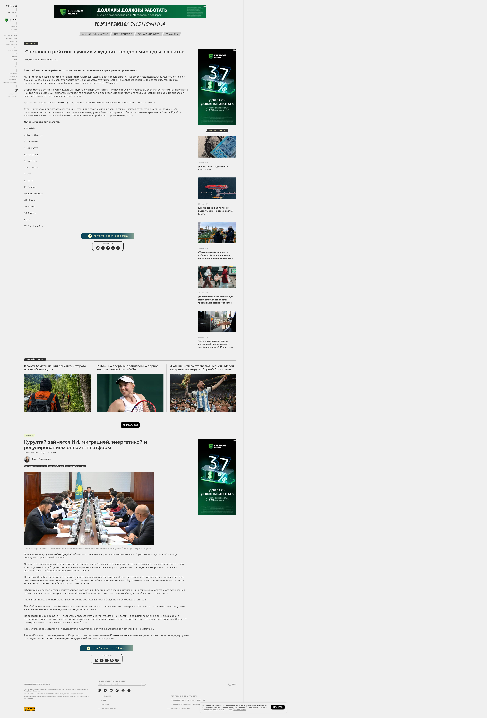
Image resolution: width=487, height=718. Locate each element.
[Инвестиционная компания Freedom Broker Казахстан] (10, 20)
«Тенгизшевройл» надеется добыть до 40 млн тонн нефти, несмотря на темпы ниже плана (215, 255)
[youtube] (111, 690)
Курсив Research (10, 35)
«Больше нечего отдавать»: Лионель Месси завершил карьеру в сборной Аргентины (202, 367)
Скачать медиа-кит (109, 708)
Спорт (15, 54)
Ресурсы (172, 34)
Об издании (106, 696)
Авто (15, 32)
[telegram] (105, 690)
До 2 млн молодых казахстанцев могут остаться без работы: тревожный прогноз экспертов (215, 300)
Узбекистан (12, 97)
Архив (14, 60)
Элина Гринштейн (41, 459)
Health (14, 48)
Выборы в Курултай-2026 (180, 708)
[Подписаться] (144, 684)
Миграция (70, 466)
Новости (14, 26)
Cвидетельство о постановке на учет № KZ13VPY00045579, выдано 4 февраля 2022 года (53, 694)
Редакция (13, 74)
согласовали (87, 635)
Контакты (105, 704)
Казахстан (13, 94)
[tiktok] (117, 690)
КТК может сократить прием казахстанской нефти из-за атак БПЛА (215, 211)
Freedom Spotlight (10, 83)
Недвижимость (149, 34)
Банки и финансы (95, 34)
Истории (14, 29)
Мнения (14, 57)
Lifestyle (13, 42)
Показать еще (130, 425)
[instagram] (99, 690)
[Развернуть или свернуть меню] (16, 67)
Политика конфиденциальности (184, 696)
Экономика (12, 51)
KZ (16, 12)
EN (13, 12)
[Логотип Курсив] (11, 6)
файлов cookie (239, 710)
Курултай (52, 466)
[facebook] (129, 690)
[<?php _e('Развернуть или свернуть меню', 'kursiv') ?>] (16, 90)
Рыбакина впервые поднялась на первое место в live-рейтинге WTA (128, 367)
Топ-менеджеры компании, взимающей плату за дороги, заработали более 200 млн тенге (216, 344)
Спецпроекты (12, 80)
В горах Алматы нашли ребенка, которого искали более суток (55, 367)
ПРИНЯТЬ (278, 707)
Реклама (13, 77)
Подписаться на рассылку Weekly (112, 681)
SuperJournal (11, 45)
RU (9, 12)
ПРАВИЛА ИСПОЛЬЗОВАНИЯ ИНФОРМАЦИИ (186, 704)
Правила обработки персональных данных (188, 700)
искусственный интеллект (35, 466)
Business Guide (11, 38)
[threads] (123, 690)
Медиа (60, 466)
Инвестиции (123, 34)
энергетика (80, 466)
